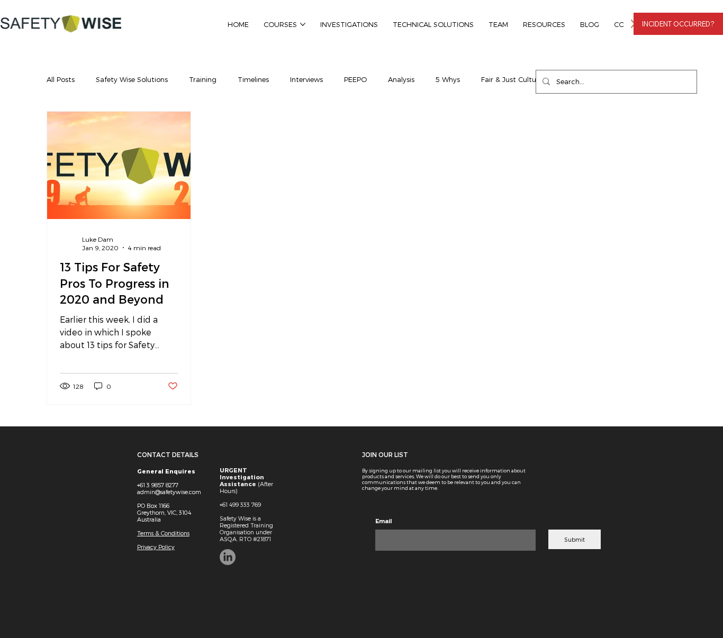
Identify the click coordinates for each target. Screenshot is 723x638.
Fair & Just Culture (512, 79)
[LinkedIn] (228, 557)
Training (202, 79)
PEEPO (355, 79)
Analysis (401, 79)
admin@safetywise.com (169, 491)
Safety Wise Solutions (132, 79)
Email (383, 521)
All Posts (61, 79)
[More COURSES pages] (302, 24)
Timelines (253, 79)
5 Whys (448, 79)
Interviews (306, 79)
